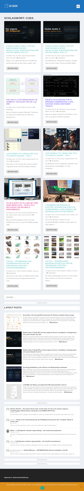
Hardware (63, 109)
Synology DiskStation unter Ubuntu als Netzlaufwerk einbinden (45, 367)
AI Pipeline (24, 271)
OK (43, 488)
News (7, 58)
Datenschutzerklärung (20, 477)
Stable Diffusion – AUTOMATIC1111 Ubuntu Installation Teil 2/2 (46, 450)
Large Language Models (28, 55)
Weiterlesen (12, 68)
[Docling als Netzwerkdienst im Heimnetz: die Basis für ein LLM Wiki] (22, 86)
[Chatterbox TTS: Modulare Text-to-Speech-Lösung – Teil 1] (61, 139)
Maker (10, 55)
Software (23, 107)
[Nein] (81, 487)
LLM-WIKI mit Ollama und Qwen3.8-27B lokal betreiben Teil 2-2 (44, 385)
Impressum (8, 477)
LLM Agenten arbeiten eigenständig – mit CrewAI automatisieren (38, 430)
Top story (12, 58)
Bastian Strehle (15, 409)
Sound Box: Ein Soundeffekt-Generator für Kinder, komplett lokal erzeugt (48, 315)
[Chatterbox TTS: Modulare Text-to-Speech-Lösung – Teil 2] (22, 140)
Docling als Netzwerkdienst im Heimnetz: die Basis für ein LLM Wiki (21, 102)
